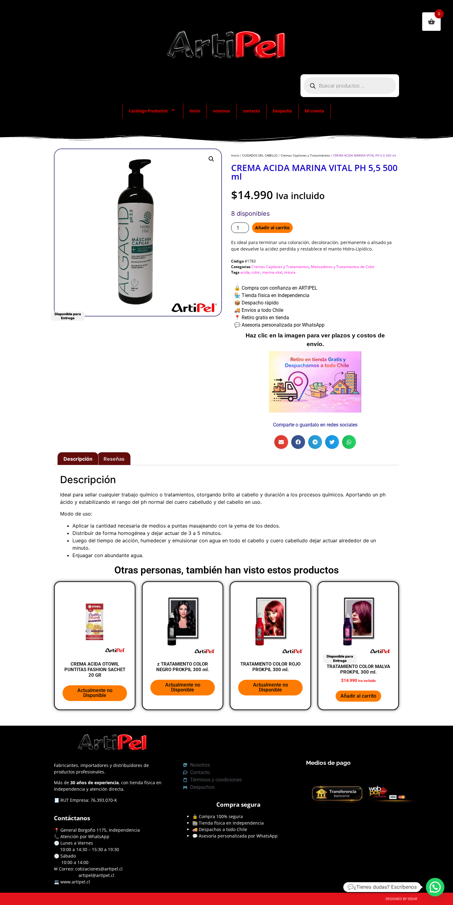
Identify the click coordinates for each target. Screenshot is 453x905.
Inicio (195, 110)
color (255, 272)
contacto (251, 110)
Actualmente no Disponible (94, 692)
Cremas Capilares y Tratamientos (305, 155)
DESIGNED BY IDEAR (401, 898)
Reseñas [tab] (114, 459)
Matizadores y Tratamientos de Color (343, 266)
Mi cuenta (314, 110)
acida (245, 272)
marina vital (272, 272)
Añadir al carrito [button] (358, 696)
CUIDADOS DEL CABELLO (260, 155)
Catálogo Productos (148, 110)
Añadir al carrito (272, 227)
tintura (290, 272)
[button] (211, 159)
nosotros (221, 110)
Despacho (282, 110)
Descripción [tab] (77, 459)
